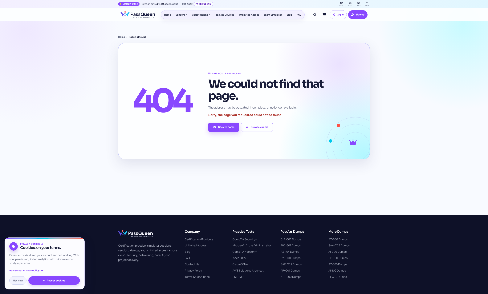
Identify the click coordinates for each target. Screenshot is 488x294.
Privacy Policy (193, 270)
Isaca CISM (239, 258)
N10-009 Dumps (291, 277)
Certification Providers (199, 239)
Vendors (180, 14)
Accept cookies (56, 280)
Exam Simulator (273, 14)
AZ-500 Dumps (338, 239)
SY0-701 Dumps (291, 258)
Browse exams (259, 127)
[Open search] (315, 15)
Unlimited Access (249, 14)
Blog (289, 14)
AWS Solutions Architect (248, 270)
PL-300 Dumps (337, 277)
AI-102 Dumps (337, 270)
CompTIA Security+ (245, 239)
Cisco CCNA (240, 264)
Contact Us (192, 264)
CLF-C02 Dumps (291, 239)
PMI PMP (238, 277)
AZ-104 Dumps (290, 251)
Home (167, 14)
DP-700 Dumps (338, 258)
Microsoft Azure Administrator (252, 245)
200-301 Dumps (291, 245)
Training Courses (224, 14)
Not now (18, 280)
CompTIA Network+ (245, 251)
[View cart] (324, 15)
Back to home (226, 127)
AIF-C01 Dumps (290, 270)
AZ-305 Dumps (337, 264)
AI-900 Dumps (337, 251)
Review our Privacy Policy (24, 270)
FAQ (299, 14)
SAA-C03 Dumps (339, 245)
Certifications (200, 14)
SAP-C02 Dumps (291, 264)
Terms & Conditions (197, 277)
